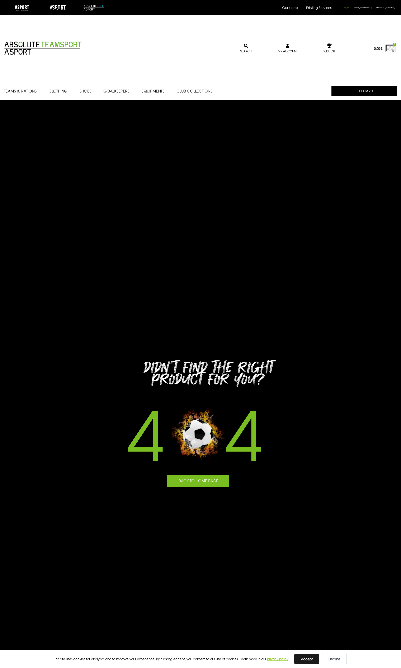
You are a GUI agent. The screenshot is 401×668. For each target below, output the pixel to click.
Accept (307, 659)
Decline (334, 659)
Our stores (290, 7)
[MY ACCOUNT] (288, 46)
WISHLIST (329, 51)
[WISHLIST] (329, 46)
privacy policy (277, 659)
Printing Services (318, 7)
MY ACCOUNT (287, 51)
